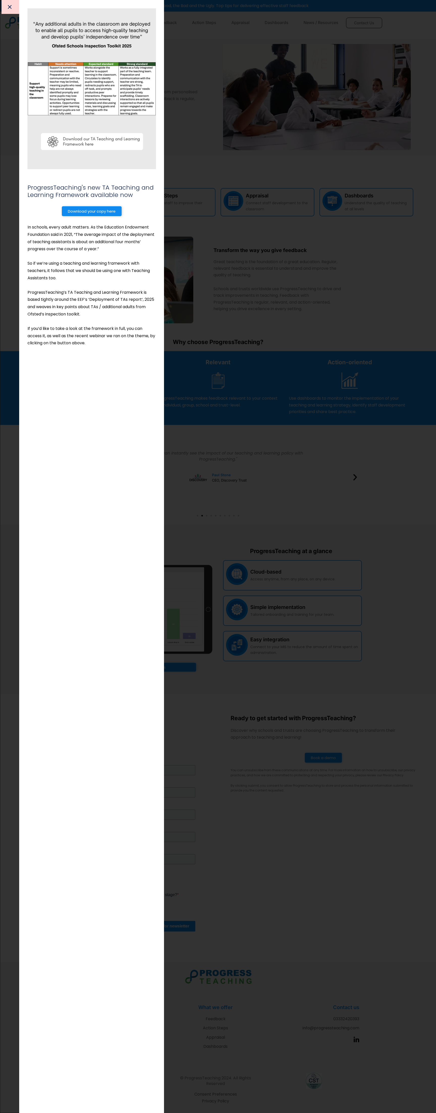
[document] (218, 556)
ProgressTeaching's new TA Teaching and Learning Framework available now (91, 191)
